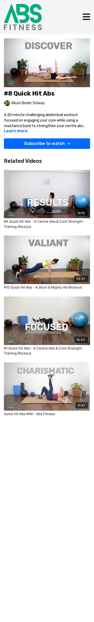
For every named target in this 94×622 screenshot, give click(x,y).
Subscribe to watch (44, 143)
